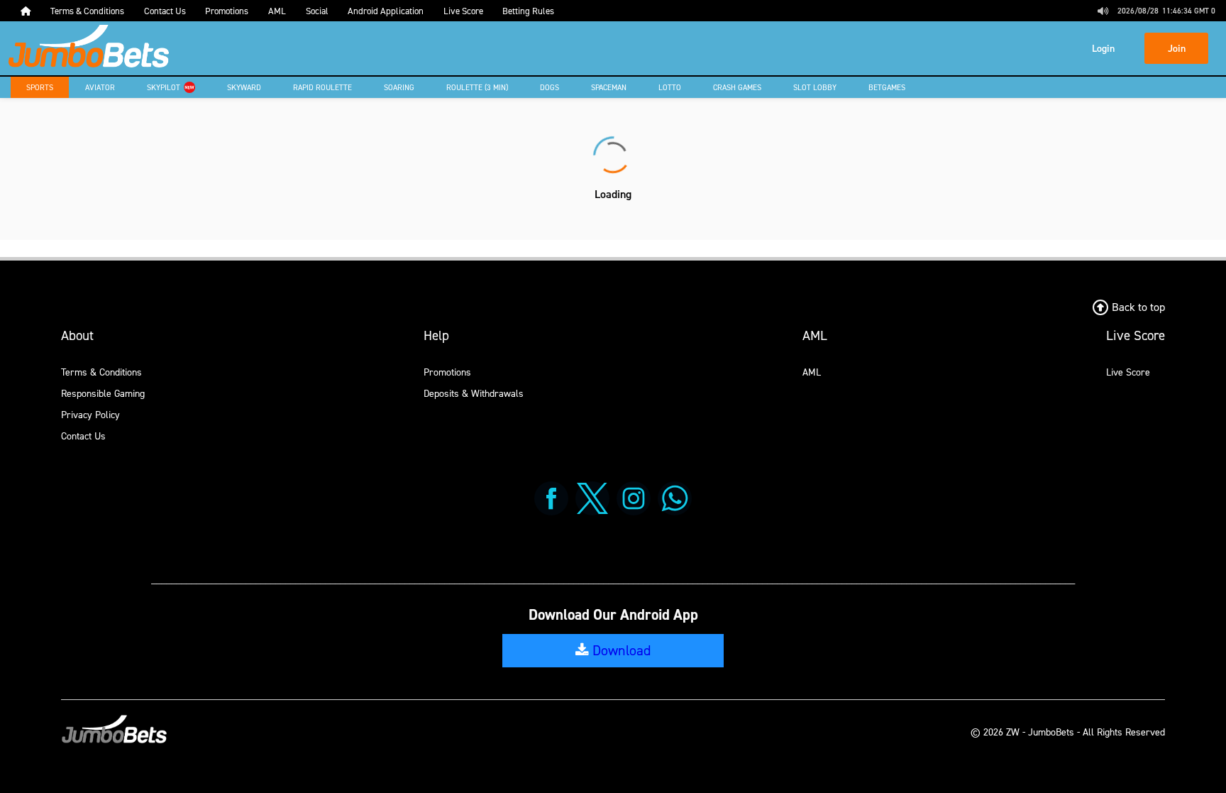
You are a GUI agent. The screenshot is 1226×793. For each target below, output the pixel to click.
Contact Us (83, 436)
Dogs (549, 87)
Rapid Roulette (322, 87)
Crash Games (737, 87)
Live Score (1128, 372)
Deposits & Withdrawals (474, 393)
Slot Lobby (814, 87)
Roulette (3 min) (477, 87)
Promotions (447, 372)
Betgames (886, 87)
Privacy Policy (90, 414)
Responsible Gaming (103, 393)
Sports (39, 87)
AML (811, 372)
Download (620, 650)
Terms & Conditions (101, 372)
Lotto (669, 87)
